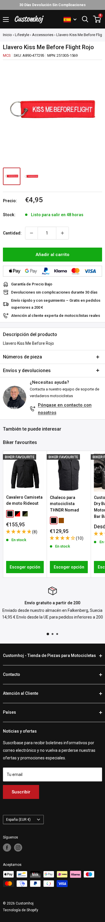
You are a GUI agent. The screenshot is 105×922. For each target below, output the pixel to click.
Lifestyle (22, 35)
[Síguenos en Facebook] (7, 847)
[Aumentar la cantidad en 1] (62, 233)
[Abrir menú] (6, 19)
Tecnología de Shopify (20, 910)
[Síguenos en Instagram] (18, 847)
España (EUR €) (18, 820)
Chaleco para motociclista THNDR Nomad (64, 503)
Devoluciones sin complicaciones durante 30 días (54, 292)
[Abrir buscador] (85, 19)
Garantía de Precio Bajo (31, 284)
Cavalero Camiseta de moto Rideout (24, 500)
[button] (19, 531)
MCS (6, 55)
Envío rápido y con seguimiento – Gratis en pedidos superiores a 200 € (55, 304)
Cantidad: (12, 233)
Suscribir (21, 792)
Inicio (7, 35)
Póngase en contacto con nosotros (65, 408)
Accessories (42, 35)
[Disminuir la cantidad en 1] (31, 233)
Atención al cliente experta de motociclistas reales (55, 315)
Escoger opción (25, 567)
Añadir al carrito (52, 254)
